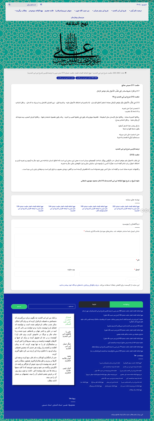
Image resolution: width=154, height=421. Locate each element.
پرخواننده (126, 304)
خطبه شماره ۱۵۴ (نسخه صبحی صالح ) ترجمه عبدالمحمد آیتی (125, 343)
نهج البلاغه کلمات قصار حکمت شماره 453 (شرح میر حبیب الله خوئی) (123, 338)
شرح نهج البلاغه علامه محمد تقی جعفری (131, 374)
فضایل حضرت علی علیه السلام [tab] (67, 320)
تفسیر (65, 405)
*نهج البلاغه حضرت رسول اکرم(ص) (132, 363)
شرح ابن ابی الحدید (119, 11)
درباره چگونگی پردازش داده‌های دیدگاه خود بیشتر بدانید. (79, 285)
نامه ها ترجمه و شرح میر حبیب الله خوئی (112, 378)
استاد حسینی (47, 405)
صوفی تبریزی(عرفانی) (63, 11)
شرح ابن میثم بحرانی (100, 11)
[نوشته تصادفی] (41, 5)
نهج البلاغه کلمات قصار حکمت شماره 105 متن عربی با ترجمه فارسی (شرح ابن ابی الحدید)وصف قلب (94, 208)
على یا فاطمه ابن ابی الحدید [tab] (66, 334)
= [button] (142, 210)
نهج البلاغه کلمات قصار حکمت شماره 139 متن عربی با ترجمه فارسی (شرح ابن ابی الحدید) (29, 208)
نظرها (94, 304)
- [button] (150, 210)
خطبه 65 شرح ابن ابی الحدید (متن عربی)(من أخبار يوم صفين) (125, 326)
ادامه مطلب (51, 381)
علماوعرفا (71, 405)
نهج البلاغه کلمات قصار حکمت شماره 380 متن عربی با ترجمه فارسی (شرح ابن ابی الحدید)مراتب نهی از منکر (112, 311)
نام (137, 260)
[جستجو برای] (9, 5)
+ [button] (146, 210)
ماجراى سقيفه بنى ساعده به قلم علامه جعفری (130, 334)
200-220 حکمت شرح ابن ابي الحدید (106, 73)
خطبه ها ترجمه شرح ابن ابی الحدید (132, 367)
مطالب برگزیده (21, 11)
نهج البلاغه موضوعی (36, 11)
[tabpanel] (36, 349)
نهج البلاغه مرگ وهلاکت (135, 390)
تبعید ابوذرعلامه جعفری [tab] (66, 358)
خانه (123, 73)
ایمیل (136, 269)
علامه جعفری (49, 11)
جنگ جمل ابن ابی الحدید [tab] (67, 346)
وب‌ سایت (71, 269)
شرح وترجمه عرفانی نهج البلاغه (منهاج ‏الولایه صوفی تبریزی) (101, 374)
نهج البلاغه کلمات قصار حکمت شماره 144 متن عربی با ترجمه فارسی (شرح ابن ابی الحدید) (61, 208)
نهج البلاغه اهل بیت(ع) (97, 382)
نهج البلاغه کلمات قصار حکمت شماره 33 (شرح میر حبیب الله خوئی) (123, 330)
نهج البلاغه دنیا (84, 382)
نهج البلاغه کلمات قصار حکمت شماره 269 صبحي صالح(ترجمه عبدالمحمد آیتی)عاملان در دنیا (116, 351)
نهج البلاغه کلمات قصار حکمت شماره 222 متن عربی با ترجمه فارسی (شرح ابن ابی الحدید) (126, 208)
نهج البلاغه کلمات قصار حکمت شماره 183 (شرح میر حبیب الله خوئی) (123, 315)
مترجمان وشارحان (77, 17)
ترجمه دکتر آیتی (135, 11)
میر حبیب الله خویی (82, 11)
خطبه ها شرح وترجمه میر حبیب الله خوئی (106, 371)
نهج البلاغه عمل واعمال (111, 386)
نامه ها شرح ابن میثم (112, 382)
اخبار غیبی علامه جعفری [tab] (67, 370)
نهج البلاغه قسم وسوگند (95, 386)
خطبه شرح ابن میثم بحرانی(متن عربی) (110, 363)
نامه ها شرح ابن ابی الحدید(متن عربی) (131, 382)
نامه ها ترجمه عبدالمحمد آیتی (134, 378)
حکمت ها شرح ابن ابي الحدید (66, 78)
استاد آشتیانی (57, 405)
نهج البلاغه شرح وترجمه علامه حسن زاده (131, 386)
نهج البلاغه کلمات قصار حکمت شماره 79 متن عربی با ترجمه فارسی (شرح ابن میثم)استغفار (117, 347)
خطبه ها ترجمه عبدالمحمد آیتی (111, 367)
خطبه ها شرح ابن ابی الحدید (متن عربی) (131, 371)
